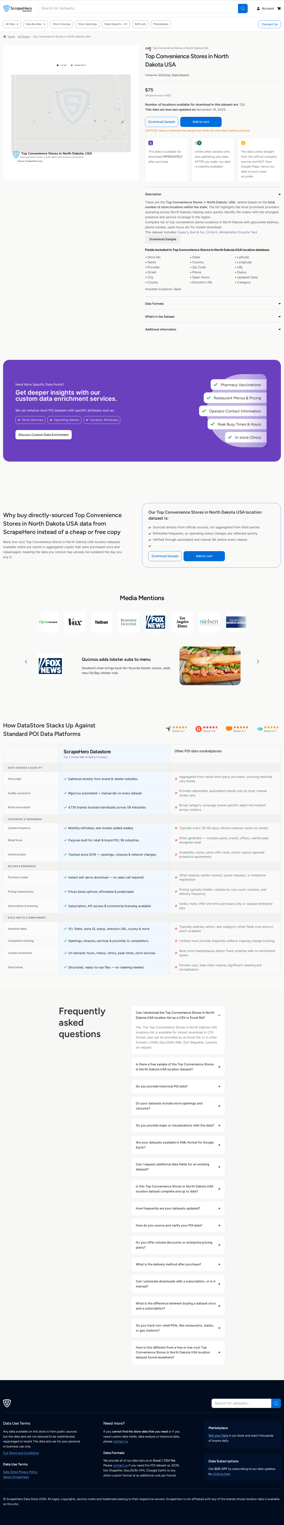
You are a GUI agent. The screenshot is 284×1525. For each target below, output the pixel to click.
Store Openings (87, 24)
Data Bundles (34, 24)
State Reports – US (116, 24)
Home (11, 36)
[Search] (243, 8)
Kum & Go (197, 232)
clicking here (221, 1474)
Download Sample (161, 122)
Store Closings (62, 24)
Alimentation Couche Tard (238, 232)
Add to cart (201, 122)
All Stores (24, 36)
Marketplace (160, 24)
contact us (120, 1441)
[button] (26, 661)
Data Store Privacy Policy (20, 1472)
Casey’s (182, 232)
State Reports (180, 75)
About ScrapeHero (16, 1477)
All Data (10, 24)
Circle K (211, 232)
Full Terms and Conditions (21, 1453)
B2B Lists (140, 24)
